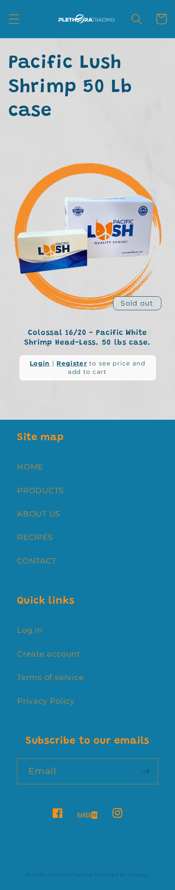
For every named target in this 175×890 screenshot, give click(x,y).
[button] (14, 19)
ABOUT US (38, 514)
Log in (30, 630)
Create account (48, 654)
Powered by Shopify (121, 875)
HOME (30, 467)
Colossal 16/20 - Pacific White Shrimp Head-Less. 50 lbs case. (87, 338)
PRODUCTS (40, 490)
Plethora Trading (70, 875)
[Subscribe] (145, 771)
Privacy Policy (46, 701)
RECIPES (35, 537)
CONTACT (36, 561)
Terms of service (50, 677)
